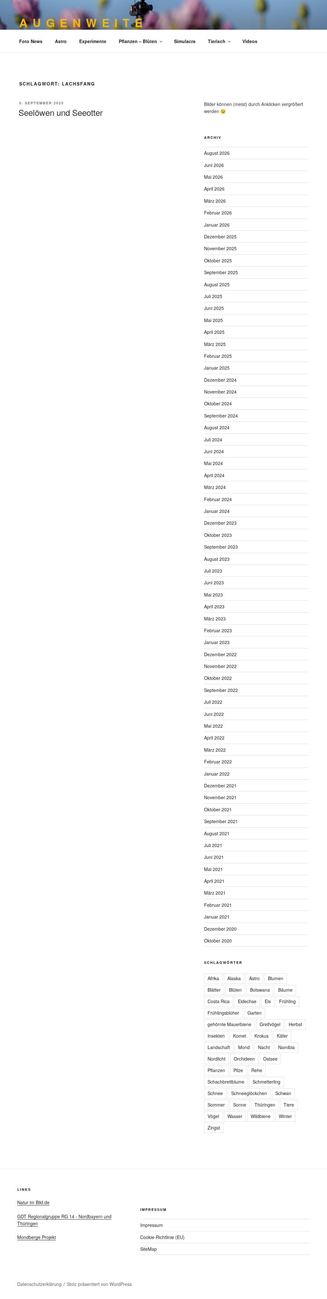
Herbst (295, 1024)
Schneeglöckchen (249, 1093)
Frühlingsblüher (223, 1013)
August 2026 (217, 153)
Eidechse (247, 1001)
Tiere (289, 1104)
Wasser (234, 1116)
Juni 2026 (214, 165)
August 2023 (217, 559)
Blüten (235, 990)
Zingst (214, 1127)
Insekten (216, 1035)
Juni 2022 (214, 714)
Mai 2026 (213, 177)
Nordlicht (216, 1058)
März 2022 (215, 750)
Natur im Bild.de (33, 1202)
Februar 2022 (218, 761)
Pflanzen (216, 1070)
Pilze (238, 1070)
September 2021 (221, 821)
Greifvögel (270, 1024)
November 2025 (220, 248)
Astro (61, 41)
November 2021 (220, 797)
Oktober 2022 (218, 678)
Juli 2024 (213, 439)
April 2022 (214, 737)
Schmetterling (266, 1081)
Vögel (213, 1116)
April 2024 (214, 475)
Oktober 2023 (218, 535)
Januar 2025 (217, 367)
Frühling (287, 1001)
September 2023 (221, 547)
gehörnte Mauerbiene (229, 1024)
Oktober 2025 (218, 260)
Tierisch (216, 41)
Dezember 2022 (220, 654)
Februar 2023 (218, 630)
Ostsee (270, 1058)
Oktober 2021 (218, 809)
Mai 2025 (213, 320)
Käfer (282, 1035)
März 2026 (215, 201)
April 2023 (214, 606)
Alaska (234, 978)
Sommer (216, 1104)
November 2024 (220, 391)
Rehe (256, 1070)
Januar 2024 (217, 511)
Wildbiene (260, 1116)
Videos (249, 41)
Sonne (239, 1104)
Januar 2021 (217, 916)
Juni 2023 (214, 582)
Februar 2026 (218, 212)
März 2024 (215, 487)
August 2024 (217, 427)
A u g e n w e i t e (81, 22)
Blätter (214, 990)
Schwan (283, 1093)
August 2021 (217, 833)
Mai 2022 (213, 726)
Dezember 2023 (220, 523)
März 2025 (215, 344)
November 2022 (220, 666)
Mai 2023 (213, 594)
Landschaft (219, 1047)
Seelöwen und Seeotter (61, 112)
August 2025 (217, 284)
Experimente (92, 41)
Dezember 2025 (220, 236)
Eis (268, 1001)
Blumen (275, 978)
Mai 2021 (213, 869)
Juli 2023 (213, 570)
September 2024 (221, 415)
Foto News (30, 41)
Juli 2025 (213, 296)
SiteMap (148, 1249)
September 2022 (221, 690)
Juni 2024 (214, 451)
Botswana (260, 990)
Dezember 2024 (220, 380)
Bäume (285, 990)
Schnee (215, 1093)
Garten (254, 1013)
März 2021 (215, 893)
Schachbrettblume (226, 1081)
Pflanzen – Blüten (138, 41)
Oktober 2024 (218, 403)
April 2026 (214, 188)
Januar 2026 (217, 225)
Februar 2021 (218, 905)
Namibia (286, 1047)
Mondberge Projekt (36, 1237)
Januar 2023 (217, 642)
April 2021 (214, 881)
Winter (285, 1116)
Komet (239, 1035)
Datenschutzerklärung (39, 1284)
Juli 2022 (213, 702)
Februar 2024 (218, 499)
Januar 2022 (217, 773)
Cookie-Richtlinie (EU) (162, 1237)
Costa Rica (219, 1001)
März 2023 (215, 618)
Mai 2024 (213, 463)
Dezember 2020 (220, 929)
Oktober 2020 (218, 940)
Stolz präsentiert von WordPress (99, 1284)
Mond (244, 1047)
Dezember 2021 (220, 785)
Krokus (262, 1035)
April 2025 (214, 332)
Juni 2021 (214, 857)
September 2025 (221, 272)
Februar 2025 (218, 356)
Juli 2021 (213, 845)
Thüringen (265, 1104)
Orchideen (244, 1058)
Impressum (151, 1225)
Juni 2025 (214, 308)
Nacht (264, 1047)
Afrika (213, 978)
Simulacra (184, 41)
